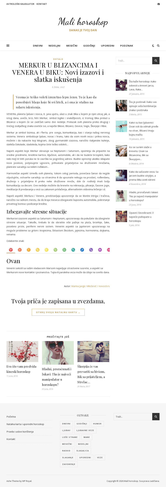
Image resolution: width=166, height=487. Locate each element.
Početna (11, 416)
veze (100, 457)
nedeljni (83, 444)
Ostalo (58, 59)
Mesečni (71, 45)
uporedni (85, 457)
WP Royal (26, 481)
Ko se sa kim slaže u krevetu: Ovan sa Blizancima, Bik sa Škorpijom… (140, 153)
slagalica (83, 450)
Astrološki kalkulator (20, 4)
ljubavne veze (85, 430)
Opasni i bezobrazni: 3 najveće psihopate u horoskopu (141, 216)
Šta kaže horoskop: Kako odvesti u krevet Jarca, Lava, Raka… (142, 85)
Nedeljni (54, 45)
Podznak (126, 45)
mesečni (67, 444)
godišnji (82, 423)
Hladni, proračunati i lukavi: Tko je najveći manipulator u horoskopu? (143, 196)
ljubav (66, 430)
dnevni (66, 423)
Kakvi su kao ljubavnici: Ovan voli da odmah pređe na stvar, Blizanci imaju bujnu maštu (143, 128)
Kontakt (42, 4)
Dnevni (38, 45)
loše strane (70, 437)
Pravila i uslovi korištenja (20, 431)
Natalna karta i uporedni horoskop (25, 424)
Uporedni (107, 45)
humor (97, 423)
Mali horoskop (83, 21)
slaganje (67, 457)
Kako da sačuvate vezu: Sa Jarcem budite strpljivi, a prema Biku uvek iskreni (143, 175)
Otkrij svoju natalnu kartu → (58, 312)
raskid (66, 450)
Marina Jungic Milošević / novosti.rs (90, 286)
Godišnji (89, 45)
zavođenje (68, 464)
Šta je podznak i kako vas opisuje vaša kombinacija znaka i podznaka (143, 105)
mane (87, 437)
